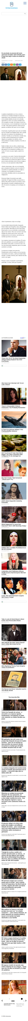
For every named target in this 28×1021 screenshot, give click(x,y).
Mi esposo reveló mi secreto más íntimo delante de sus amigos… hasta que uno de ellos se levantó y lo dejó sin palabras (14, 967)
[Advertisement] (14, 33)
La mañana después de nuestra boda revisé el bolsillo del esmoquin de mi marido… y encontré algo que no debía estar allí (14, 770)
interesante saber (19, 60)
